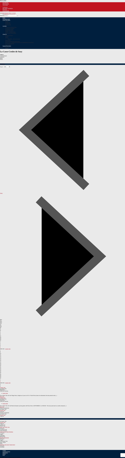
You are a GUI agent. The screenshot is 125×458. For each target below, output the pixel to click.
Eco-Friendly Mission (9, 43)
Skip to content (3, 0)
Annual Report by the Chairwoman (12, 41)
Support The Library (7, 46)
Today (1, 193)
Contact (6, 36)
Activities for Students (9, 28)
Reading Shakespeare (4, 437)
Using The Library (6, 20)
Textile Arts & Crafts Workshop (6, 431)
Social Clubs (5, 393)
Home (4, 17)
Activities (5, 26)
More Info (2, 396)
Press (4, 455)
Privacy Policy (8, 44)
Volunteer (6, 10)
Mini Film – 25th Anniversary (14, 39)
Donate (5, 9)
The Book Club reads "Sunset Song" (7, 444)
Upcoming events (6, 19)
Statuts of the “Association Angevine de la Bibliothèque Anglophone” (19, 42)
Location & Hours (9, 35)
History (6, 37)
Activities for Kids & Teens (10, 27)
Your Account (8, 24)
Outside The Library (9, 30)
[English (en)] (6, 14)
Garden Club (7, 348)
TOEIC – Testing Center (10, 31)
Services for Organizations (10, 33)
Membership (7, 22)
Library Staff (7, 40)
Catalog (6, 21)
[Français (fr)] (12, 14)
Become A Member (8, 8)
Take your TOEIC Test (5, 427)
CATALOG (5, 7)
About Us (5, 34)
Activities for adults (9, 29)
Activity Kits (7, 23)
